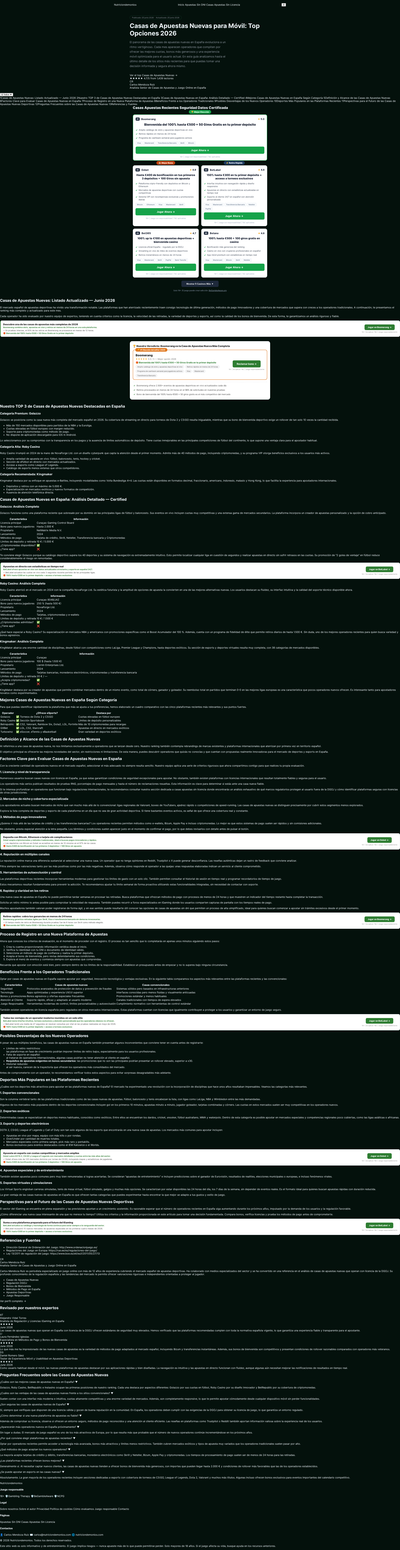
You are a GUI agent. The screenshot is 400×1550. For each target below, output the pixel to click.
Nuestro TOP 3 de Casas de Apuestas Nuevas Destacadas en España (118, 97)
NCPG (59, 1496)
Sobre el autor (27, 1508)
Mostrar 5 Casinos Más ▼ (200, 284)
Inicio (181, 4)
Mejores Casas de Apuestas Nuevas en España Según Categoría (284, 97)
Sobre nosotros (9, 1508)
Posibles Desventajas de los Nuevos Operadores (243, 101)
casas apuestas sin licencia (190, 789)
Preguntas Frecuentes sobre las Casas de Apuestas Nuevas (71, 104)
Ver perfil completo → (13, 1301)
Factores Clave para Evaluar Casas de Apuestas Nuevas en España (40, 101)
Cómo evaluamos (83, 1508)
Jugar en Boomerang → (380, 327)
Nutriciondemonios (125, 4)
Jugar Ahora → (200, 150)
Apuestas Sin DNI (195, 4)
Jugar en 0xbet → (379, 840)
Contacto (123, 1508)
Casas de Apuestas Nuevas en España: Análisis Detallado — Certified (203, 97)
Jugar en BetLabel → (379, 569)
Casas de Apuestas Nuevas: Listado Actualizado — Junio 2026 (38, 97)
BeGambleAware (42, 1496)
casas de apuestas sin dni (174, 908)
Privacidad (43, 1508)
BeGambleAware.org (218, 290)
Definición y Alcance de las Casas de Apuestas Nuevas (357, 97)
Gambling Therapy (17, 1496)
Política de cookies (61, 1508)
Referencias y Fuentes (123, 104)
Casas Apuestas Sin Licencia (223, 4)
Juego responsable (106, 1508)
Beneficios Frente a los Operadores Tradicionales (184, 101)
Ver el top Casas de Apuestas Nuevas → (153, 75)
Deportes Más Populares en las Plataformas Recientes (307, 101)
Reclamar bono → (247, 363)
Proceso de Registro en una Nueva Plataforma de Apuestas (117, 101)
